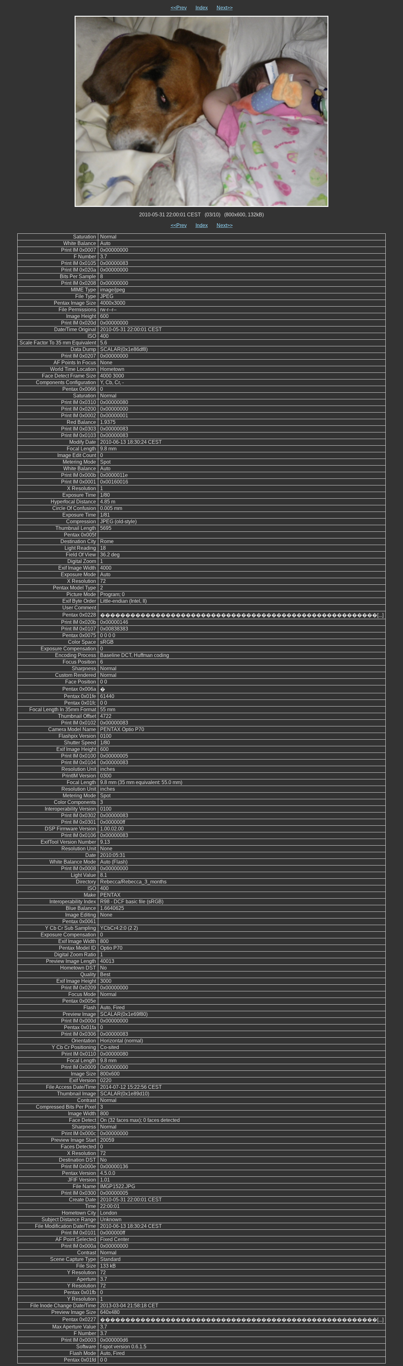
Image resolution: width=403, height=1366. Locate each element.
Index (202, 7)
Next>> (225, 7)
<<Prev (179, 7)
